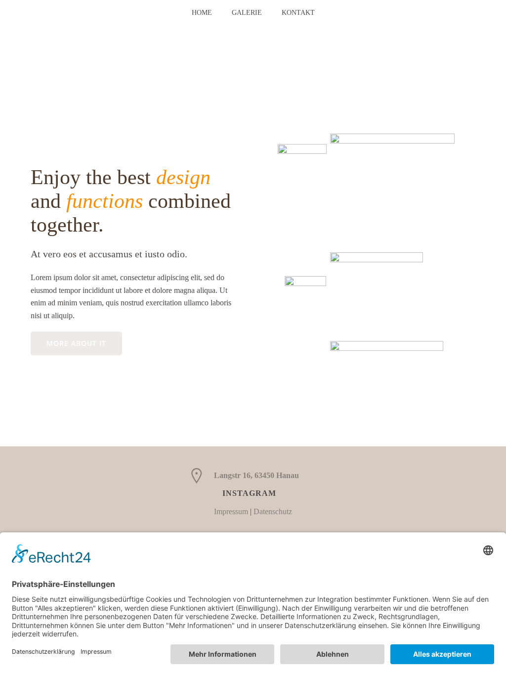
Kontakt (298, 12)
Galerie (247, 12)
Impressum (231, 511)
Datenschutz (272, 511)
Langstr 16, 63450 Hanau (256, 475)
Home (202, 12)
